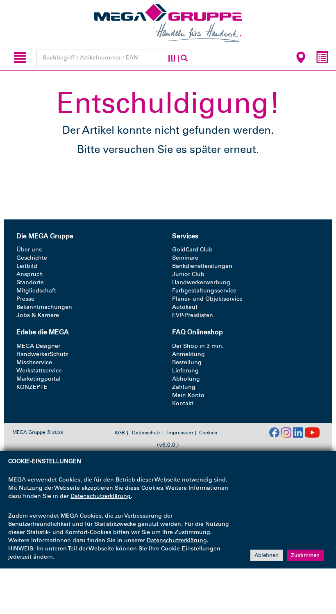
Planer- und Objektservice (207, 298)
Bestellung (187, 362)
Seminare (185, 257)
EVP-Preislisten (192, 315)
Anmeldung (188, 354)
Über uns (29, 249)
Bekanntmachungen (44, 307)
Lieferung (185, 370)
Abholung (186, 378)
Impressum (180, 433)
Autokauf (185, 307)
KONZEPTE (32, 386)
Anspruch (29, 274)
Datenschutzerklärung (100, 496)
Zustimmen (305, 555)
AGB (119, 433)
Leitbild (26, 265)
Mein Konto (188, 395)
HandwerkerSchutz (42, 354)
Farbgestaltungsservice (204, 290)
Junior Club (188, 274)
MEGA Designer (38, 345)
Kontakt (182, 403)
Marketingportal (38, 378)
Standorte (30, 282)
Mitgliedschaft (36, 290)
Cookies (208, 433)
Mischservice (34, 362)
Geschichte (31, 257)
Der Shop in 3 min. (198, 345)
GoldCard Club (192, 249)
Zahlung (183, 386)
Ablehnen (266, 555)
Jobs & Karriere (37, 315)
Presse (25, 298)
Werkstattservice (39, 370)
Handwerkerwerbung (201, 282)
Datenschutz (146, 433)
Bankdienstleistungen (202, 265)
